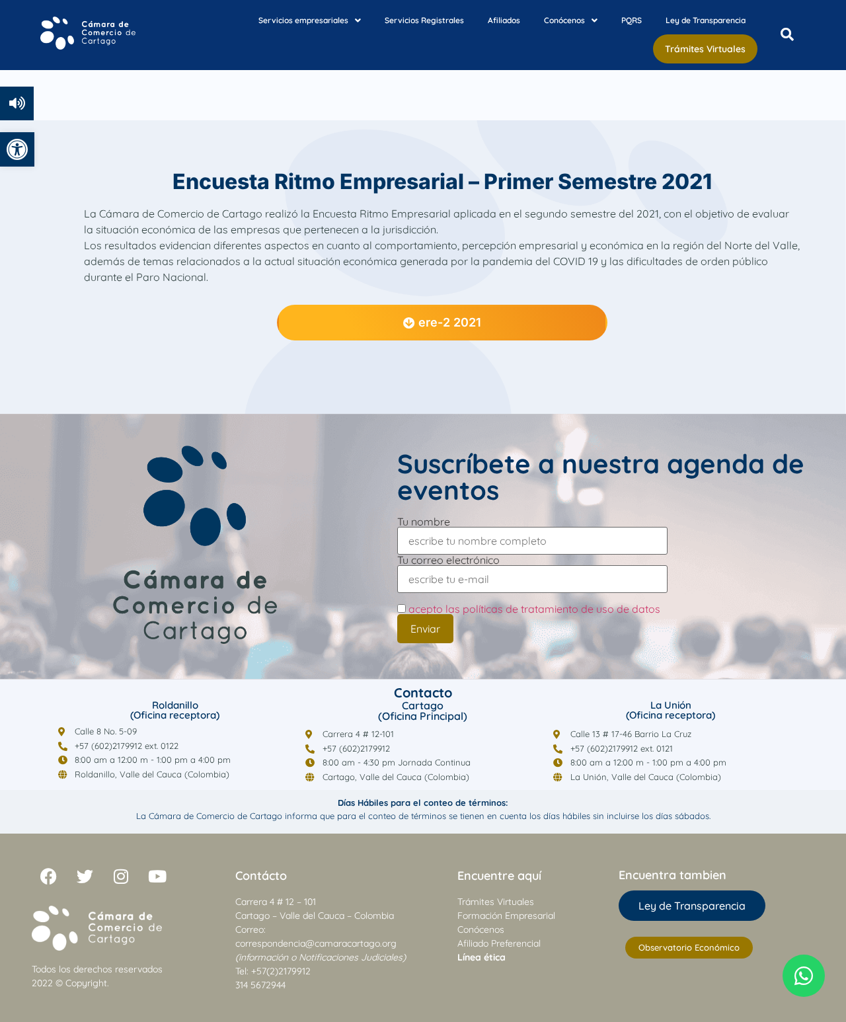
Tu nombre (423, 522)
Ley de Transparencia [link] (706, 20)
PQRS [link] (631, 20)
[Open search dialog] (787, 35)
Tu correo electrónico (448, 561)
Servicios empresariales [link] (303, 20)
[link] (17, 149)
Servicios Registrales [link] (424, 20)
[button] (310, 20)
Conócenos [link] (564, 20)
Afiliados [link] (504, 20)
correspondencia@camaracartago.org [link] (316, 943)
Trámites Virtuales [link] (705, 49)
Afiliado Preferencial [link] (499, 943)
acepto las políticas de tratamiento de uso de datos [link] (534, 608)
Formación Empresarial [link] (506, 916)
